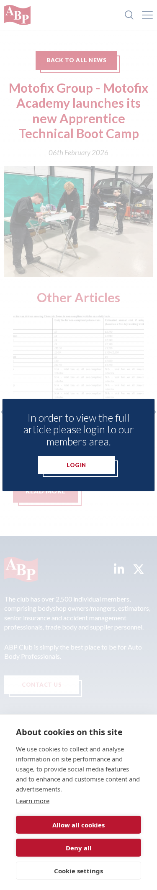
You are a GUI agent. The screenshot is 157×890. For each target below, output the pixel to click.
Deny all (79, 848)
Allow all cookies (78, 825)
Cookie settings (78, 871)
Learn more (32, 800)
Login (76, 465)
